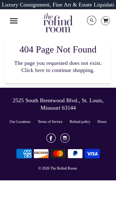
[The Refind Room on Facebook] (51, 140)
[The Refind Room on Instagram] (65, 140)
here (40, 70)
